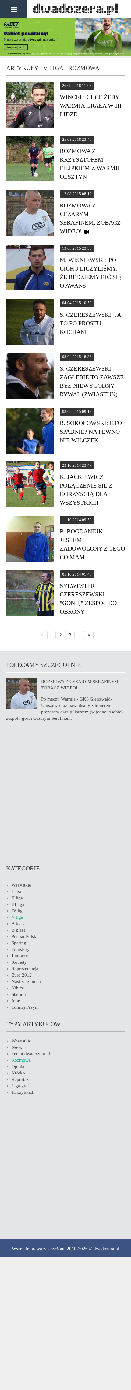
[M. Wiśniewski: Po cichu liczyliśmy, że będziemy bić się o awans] (30, 268)
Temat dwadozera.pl (31, 1053)
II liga (17, 897)
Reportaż (20, 1079)
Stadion (19, 994)
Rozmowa (21, 1060)
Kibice (18, 987)
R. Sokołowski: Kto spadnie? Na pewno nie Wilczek (91, 431)
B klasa (19, 930)
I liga (16, 891)
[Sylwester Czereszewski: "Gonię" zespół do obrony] (30, 594)
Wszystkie (21, 885)
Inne (16, 1000)
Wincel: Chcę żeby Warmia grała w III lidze (91, 106)
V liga (17, 917)
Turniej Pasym (25, 1007)
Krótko (18, 1073)
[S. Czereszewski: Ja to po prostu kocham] (30, 323)
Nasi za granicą (26, 981)
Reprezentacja (25, 968)
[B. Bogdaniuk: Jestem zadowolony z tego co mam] (30, 540)
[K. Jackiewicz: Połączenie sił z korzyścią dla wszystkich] (30, 485)
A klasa (19, 923)
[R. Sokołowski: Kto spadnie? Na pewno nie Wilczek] (30, 431)
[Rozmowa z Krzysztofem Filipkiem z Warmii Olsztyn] (30, 159)
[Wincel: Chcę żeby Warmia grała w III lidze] (30, 105)
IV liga (18, 910)
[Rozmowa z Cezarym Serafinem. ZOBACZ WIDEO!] (30, 214)
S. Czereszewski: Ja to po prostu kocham (90, 323)
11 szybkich (23, 1092)
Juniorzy (20, 955)
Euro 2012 (22, 975)
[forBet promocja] (65, 54)
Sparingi (19, 942)
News (17, 1047)
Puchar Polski (24, 936)
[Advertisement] (65, 792)
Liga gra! (20, 1085)
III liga (18, 904)
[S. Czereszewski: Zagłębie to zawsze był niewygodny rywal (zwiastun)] (30, 377)
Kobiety (19, 962)
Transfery (21, 949)
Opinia (18, 1066)
